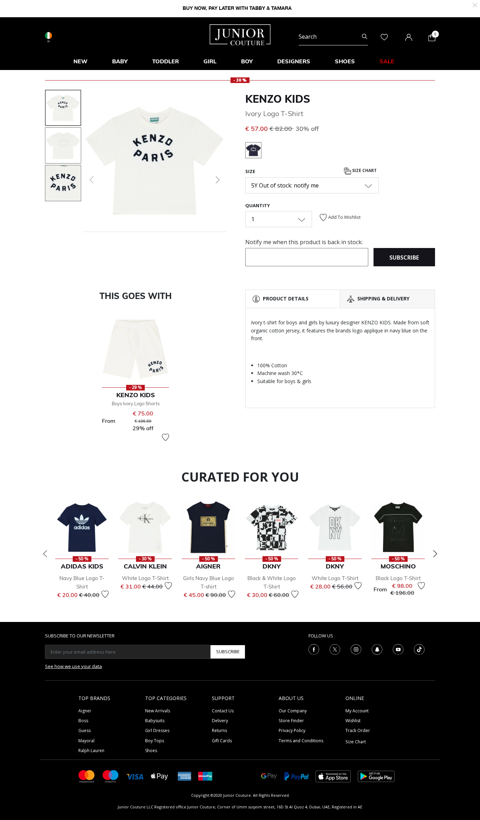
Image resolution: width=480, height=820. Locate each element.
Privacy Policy (292, 730)
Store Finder (291, 721)
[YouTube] (398, 649)
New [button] (80, 61)
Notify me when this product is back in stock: (304, 242)
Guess (84, 730)
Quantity (257, 205)
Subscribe (228, 651)
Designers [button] (293, 61)
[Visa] (135, 775)
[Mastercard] (86, 775)
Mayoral (86, 741)
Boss (83, 721)
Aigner (84, 711)
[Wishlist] (165, 437)
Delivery (220, 721)
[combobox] (333, 36)
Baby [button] (120, 61)
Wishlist (353, 721)
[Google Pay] (269, 775)
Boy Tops (154, 741)
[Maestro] (110, 775)
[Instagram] (356, 649)
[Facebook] (314, 649)
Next (435, 553)
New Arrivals (157, 711)
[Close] (475, 4)
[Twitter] (335, 649)
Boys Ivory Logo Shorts (136, 403)
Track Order (357, 730)
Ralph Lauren (91, 751)
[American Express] (184, 775)
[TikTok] (419, 649)
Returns (219, 730)
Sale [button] (387, 61)
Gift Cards (222, 741)
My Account (357, 711)
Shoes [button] (345, 61)
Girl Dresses (157, 730)
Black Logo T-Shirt (398, 578)
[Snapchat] (377, 649)
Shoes (151, 751)
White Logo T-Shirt (145, 578)
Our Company (293, 711)
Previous (45, 553)
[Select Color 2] (253, 151)
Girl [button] (209, 61)
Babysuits (154, 721)
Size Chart (364, 171)
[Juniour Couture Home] (240, 34)
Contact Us (223, 711)
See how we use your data (73, 666)
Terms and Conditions (301, 741)
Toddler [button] (165, 61)
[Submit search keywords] (364, 36)
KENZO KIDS (277, 99)
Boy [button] (247, 61)
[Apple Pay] (159, 775)
